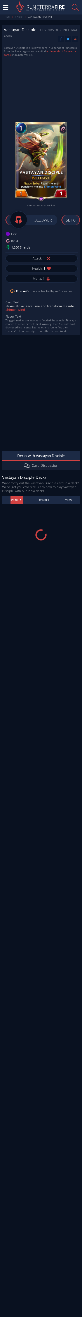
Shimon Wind (15, 310)
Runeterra (45, 7)
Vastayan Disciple (40, 17)
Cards (19, 17)
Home (6, 17)
